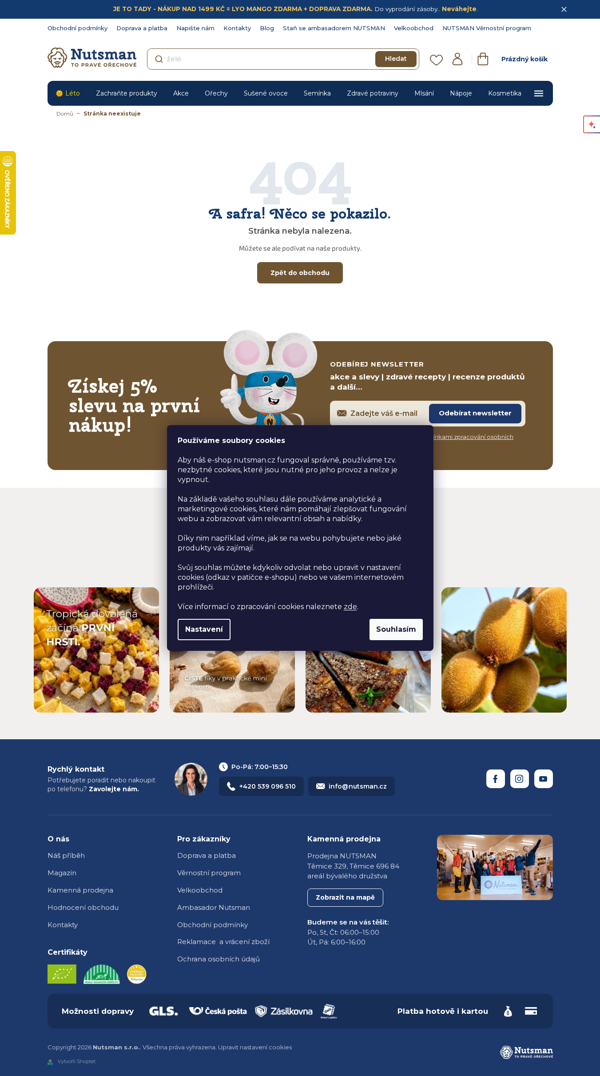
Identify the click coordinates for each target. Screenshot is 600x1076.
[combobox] (283, 59)
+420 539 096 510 (267, 786)
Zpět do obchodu (300, 273)
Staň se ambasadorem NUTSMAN (334, 28)
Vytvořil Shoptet (76, 1062)
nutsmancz (519, 778)
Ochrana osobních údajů (218, 959)
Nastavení (204, 629)
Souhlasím (396, 629)
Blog (267, 28)
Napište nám (195, 28)
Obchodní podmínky (77, 28)
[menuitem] (67, 93)
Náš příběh (66, 855)
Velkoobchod (413, 28)
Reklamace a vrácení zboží (223, 941)
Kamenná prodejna (80, 890)
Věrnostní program (209, 873)
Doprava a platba (141, 28)
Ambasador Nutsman (213, 907)
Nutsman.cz (495, 778)
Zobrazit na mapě (345, 897)
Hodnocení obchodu (83, 907)
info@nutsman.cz (358, 786)
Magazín (62, 873)
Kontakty (237, 28)
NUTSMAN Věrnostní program (486, 28)
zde (350, 606)
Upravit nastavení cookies (255, 1047)
